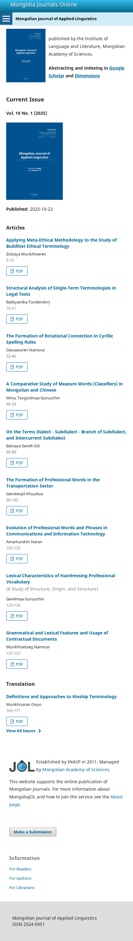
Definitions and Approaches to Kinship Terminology (61, 696)
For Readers (20, 869)
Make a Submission (33, 832)
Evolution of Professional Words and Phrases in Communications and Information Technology (56, 531)
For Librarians (22, 887)
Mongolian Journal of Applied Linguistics (56, 18)
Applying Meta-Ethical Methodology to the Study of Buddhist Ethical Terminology (61, 243)
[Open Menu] (6, 18)
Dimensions (87, 76)
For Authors (20, 878)
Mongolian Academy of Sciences (75, 769)
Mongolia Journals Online (44, 4)
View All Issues (20, 730)
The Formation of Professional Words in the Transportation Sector (53, 483)
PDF (19, 271)
